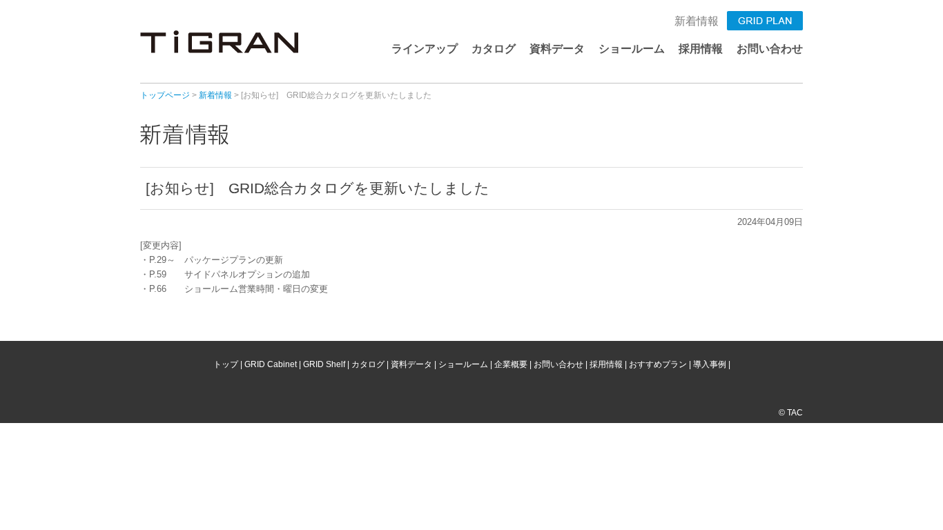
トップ (225, 364)
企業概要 (510, 364)
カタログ (493, 49)
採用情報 (701, 49)
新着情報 (696, 21)
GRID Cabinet (270, 364)
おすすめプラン (658, 364)
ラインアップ (424, 49)
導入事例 (709, 364)
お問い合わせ (770, 49)
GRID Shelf (324, 364)
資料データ (557, 49)
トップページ (165, 95)
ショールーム (632, 49)
